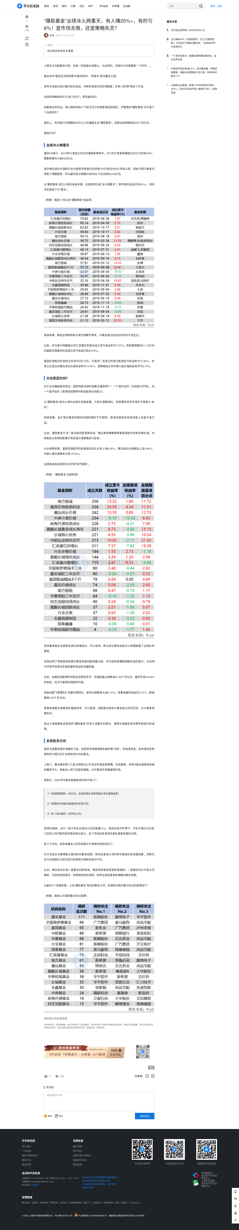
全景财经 (63, 1202)
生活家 (126, 6)
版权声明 (77, 1146)
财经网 (35, 1202)
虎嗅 (117, 1202)
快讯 (64, 6)
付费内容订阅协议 (82, 1155)
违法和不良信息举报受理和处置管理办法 (99, 1177)
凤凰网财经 (108, 1202)
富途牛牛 (87, 1202)
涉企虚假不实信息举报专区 (94, 1184)
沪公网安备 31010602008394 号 (93, 1215)
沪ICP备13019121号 (64, 1215)
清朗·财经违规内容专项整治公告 (96, 1180)
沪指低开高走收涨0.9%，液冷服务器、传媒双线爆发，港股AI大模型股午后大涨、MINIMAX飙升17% (194, 72)
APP (90, 6)
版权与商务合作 (30, 1155)
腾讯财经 (26, 1202)
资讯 (55, 6)
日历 (81, 6)
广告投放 (26, 1150)
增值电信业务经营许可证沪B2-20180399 (126, 1215)
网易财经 (97, 1202)
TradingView (134, 1202)
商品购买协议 (79, 1159)
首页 (46, 6)
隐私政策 (77, 1164)
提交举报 (112, 1184)
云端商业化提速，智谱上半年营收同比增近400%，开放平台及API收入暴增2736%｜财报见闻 (194, 88)
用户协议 (77, 1150)
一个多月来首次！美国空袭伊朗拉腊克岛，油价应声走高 (193, 57)
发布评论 (144, 1116)
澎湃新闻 (44, 1202)
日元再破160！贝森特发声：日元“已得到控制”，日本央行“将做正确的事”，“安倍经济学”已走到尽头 (193, 42)
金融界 (124, 1202)
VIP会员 (103, 6)
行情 (73, 6)
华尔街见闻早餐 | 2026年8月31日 (188, 30)
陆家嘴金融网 (75, 1202)
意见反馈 (26, 1164)
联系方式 (26, 1159)
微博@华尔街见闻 (207, 1163)
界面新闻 (54, 1202)
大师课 (115, 6)
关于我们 (26, 1146)
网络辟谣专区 (88, 1187)
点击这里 (35, 1184)
